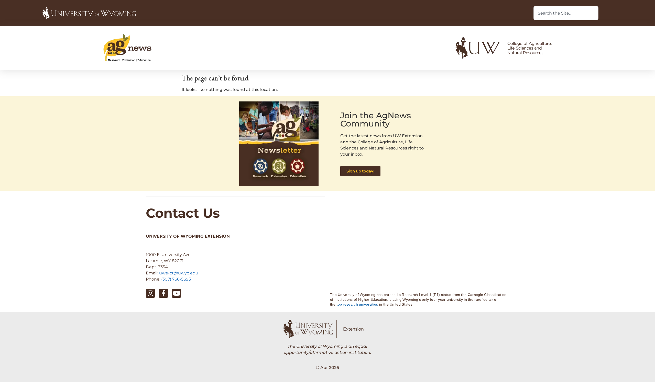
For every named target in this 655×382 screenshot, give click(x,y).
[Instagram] (150, 293)
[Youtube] (176, 293)
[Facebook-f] (163, 293)
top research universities (357, 304)
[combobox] (565, 13)
